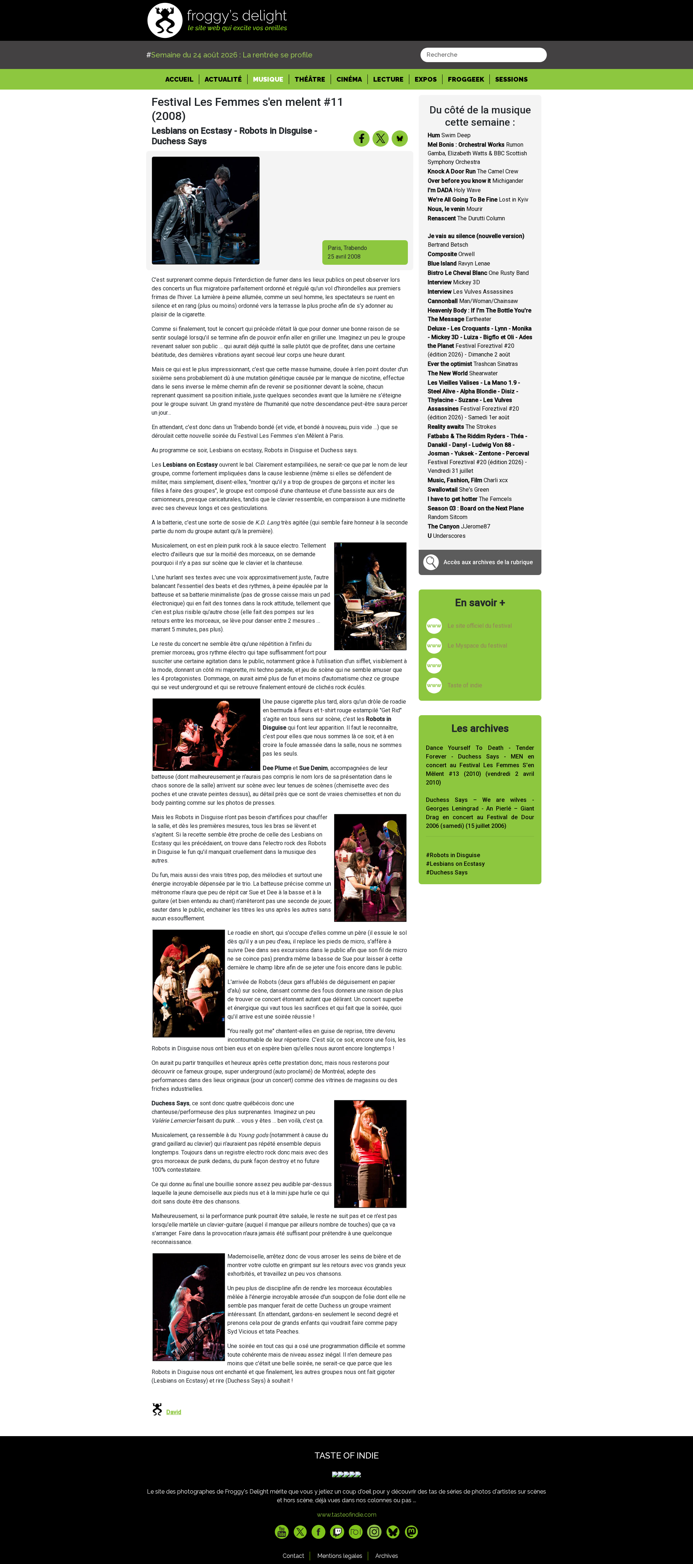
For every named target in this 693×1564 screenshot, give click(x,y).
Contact (293, 1555)
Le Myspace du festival (477, 645)
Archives (386, 1555)
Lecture (388, 79)
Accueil (182, 79)
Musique (268, 79)
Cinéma (349, 79)
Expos (426, 79)
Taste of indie (465, 685)
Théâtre (310, 79)
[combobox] (483, 55)
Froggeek (466, 79)
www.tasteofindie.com (346, 1514)
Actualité (223, 79)
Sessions (511, 79)
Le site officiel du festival (480, 625)
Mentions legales (339, 1555)
